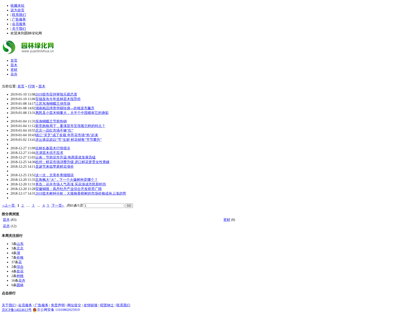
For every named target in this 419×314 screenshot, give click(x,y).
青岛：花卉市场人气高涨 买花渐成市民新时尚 (70, 184)
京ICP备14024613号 (17, 310)
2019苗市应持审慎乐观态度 (56, 94)
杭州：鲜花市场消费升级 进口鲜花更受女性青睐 (72, 162)
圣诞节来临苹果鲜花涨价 (54, 166)
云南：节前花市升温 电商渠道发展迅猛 (65, 157)
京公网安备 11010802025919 (58, 310)
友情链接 (91, 305)
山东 (20, 244)
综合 (20, 267)
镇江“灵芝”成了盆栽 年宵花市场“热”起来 (66, 135)
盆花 (20, 271)
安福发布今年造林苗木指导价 (58, 99)
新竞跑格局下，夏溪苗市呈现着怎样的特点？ (70, 126)
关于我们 (19, 28)
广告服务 (19, 19)
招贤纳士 (107, 305)
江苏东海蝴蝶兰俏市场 (52, 103)
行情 (31, 86)
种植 (20, 276)
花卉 (6, 226)
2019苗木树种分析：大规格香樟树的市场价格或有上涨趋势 (80, 193)
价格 (20, 257)
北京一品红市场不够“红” (54, 130)
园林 (20, 285)
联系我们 (19, 15)
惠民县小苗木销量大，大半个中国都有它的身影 (72, 113)
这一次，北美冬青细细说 (54, 175)
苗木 (41, 86)
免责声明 (58, 305)
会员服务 (19, 24)
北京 (20, 248)
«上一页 (9, 205)
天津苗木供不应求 (49, 153)
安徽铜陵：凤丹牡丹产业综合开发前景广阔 (68, 189)
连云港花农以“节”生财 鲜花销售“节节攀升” (68, 139)
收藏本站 (17, 5)
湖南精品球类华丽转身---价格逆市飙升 (64, 108)
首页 (20, 86)
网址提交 (74, 305)
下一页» (58, 205)
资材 (226, 220)
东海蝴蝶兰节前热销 (51, 121)
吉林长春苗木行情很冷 (52, 148)
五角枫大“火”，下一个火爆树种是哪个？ (66, 179)
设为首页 (17, 10)
